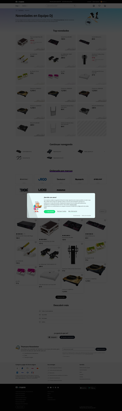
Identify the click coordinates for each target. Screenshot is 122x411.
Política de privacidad (86, 215)
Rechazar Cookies (61, 211)
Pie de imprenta (76, 215)
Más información (72, 211)
